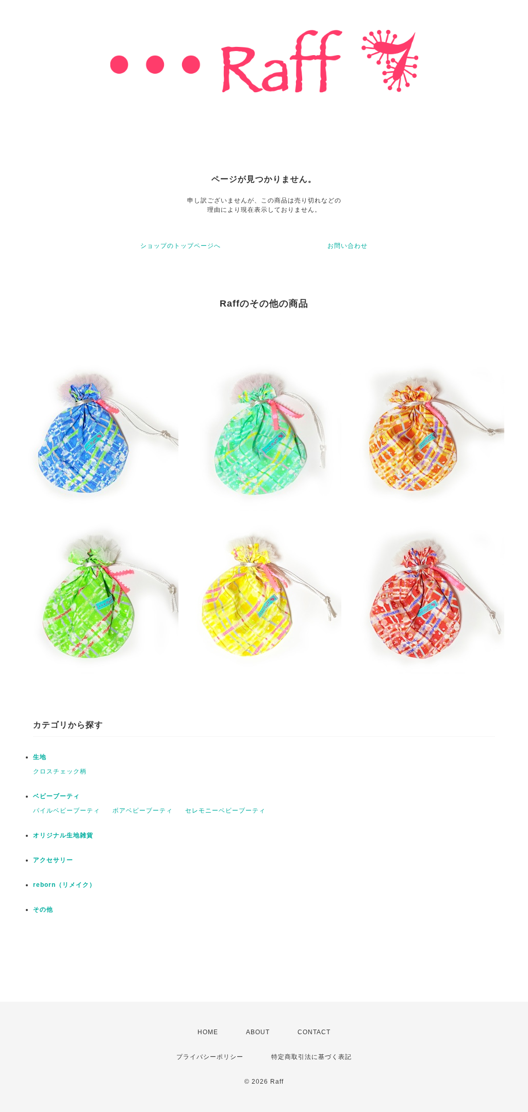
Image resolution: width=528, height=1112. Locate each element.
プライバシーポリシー (209, 1056)
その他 (43, 909)
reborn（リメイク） (64, 884)
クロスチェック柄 (60, 771)
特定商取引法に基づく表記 (311, 1056)
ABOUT (258, 1032)
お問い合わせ (347, 245)
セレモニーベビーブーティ (225, 810)
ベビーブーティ (56, 796)
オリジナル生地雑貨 (63, 835)
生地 (39, 757)
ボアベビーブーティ (142, 810)
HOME (207, 1032)
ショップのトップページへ (180, 245)
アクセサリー (53, 860)
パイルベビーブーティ (66, 810)
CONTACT (314, 1032)
